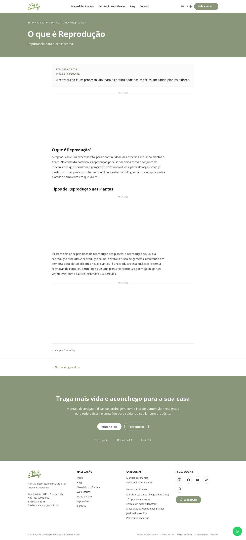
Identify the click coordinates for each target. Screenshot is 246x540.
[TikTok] (206, 480)
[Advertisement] (123, 118)
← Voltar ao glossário (66, 367)
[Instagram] (179, 480)
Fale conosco (206, 6)
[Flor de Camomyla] (34, 6)
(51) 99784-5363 (36, 501)
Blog (132, 6)
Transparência (201, 534)
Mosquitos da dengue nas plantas (145, 508)
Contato (144, 6)
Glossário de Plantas (88, 487)
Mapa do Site (84, 496)
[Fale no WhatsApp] (237, 531)
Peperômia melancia (137, 518)
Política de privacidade (147, 534)
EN (182, 6)
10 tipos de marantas (138, 499)
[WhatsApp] (179, 489)
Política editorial (184, 534)
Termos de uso (167, 534)
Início (31, 22)
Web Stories (83, 491)
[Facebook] (188, 480)
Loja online (83, 501)
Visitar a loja (109, 426)
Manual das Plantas (82, 6)
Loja (189, 6)
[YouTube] (197, 480)
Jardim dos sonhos (136, 513)
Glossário (42, 22)
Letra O (55, 22)
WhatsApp (190, 499)
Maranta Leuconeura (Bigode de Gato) (147, 494)
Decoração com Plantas (111, 6)
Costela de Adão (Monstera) (141, 503)
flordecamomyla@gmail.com (43, 505)
